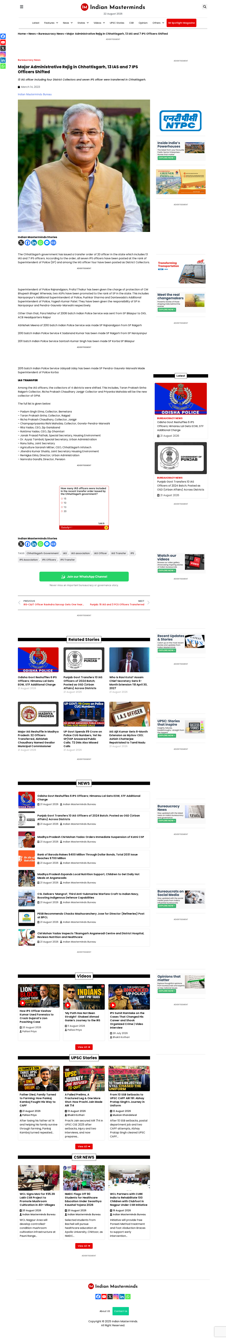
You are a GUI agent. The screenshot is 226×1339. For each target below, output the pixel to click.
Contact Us (120, 1311)
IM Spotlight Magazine (181, 23)
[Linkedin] (34, 243)
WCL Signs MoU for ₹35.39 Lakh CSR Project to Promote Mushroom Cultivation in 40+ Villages (37, 1199)
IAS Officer (100, 553)
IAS (65, 553)
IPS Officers (49, 559)
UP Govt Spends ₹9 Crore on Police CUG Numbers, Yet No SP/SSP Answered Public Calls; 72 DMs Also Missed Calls (83, 739)
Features (49, 23)
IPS (132, 553)
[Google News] (53, 243)
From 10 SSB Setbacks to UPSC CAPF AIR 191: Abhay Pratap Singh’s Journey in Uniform (127, 1100)
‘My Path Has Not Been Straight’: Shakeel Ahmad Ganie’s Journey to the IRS (82, 1016)
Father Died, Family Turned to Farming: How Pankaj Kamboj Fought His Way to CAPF (38, 1100)
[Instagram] (116, 1296)
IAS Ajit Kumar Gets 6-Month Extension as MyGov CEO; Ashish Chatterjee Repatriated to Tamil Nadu (128, 737)
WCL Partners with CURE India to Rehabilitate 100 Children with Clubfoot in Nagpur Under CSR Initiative (128, 1199)
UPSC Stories (117, 23)
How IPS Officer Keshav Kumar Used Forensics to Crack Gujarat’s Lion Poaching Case (37, 1016)
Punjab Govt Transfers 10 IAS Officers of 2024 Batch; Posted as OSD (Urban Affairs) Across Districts (83, 682)
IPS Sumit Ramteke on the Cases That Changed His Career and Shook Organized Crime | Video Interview (127, 1020)
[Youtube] (104, 1296)
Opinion (143, 23)
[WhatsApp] (128, 1296)
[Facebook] (27, 243)
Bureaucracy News (51, 34)
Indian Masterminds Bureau (35, 94)
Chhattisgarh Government (43, 553)
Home (22, 34)
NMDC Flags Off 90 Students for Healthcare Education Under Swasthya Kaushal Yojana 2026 (83, 1199)
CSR (131, 23)
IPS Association (29, 559)
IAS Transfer (118, 553)
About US (105, 1311)
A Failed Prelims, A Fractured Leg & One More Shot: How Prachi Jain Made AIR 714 (83, 1100)
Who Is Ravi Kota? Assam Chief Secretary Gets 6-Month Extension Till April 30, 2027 (128, 682)
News (66, 23)
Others (156, 23)
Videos (97, 23)
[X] (21, 243)
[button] (21, 7)
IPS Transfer (67, 559)
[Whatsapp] (40, 243)
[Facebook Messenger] (47, 243)
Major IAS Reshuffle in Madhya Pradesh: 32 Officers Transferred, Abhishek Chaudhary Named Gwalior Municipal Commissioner (38, 739)
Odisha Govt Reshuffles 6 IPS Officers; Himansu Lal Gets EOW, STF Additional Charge (37, 680)
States (81, 23)
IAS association (80, 553)
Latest (35, 23)
